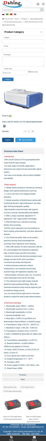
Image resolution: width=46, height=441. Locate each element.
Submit (7, 79)
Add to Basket (27, 140)
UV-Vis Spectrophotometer (13, 391)
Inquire (8, 140)
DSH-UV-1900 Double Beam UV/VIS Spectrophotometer (33, 419)
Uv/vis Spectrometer (27, 387)
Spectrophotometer (10, 387)
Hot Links (35, 434)
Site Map (26, 434)
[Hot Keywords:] (42, 9)
